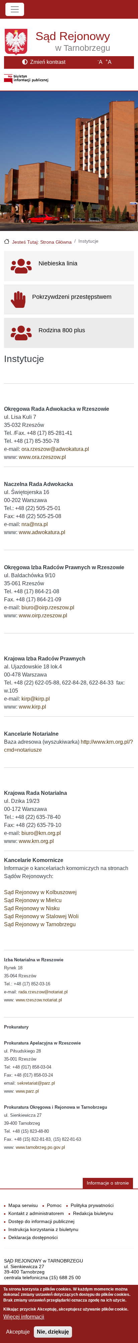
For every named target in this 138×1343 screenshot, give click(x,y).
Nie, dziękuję (53, 1332)
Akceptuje (18, 1332)
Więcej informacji (23, 1317)
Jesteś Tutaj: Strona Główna (42, 242)
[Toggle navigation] (14, 9)
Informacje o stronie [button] (108, 1183)
